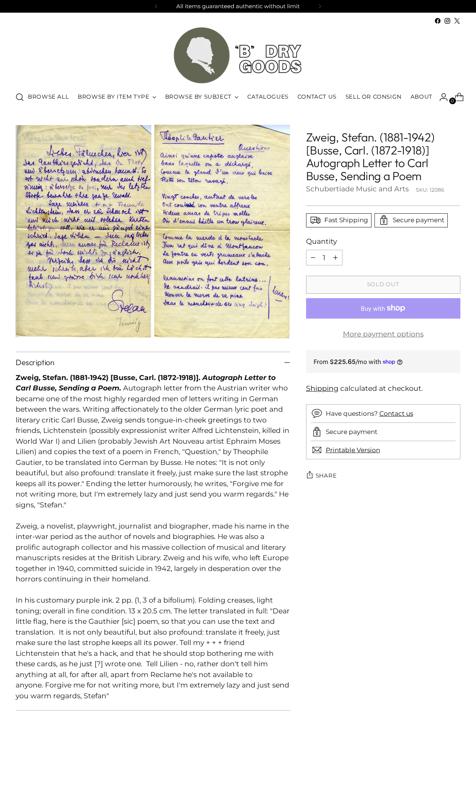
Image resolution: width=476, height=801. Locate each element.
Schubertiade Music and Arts (357, 188)
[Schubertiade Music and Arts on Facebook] (437, 20)
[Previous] (156, 6)
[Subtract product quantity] (313, 257)
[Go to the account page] (440, 97)
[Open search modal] (19, 97)
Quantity (321, 241)
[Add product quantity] (335, 257)
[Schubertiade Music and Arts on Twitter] (457, 20)
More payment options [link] (383, 334)
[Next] (320, 6)
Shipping (322, 388)
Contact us (396, 413)
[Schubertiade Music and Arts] (238, 55)
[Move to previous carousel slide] (437, 775)
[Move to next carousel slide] (454, 775)
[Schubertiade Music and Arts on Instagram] (447, 20)
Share (326, 475)
